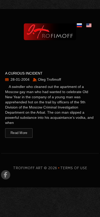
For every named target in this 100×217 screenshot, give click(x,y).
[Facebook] (5, 174)
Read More (19, 133)
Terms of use (73, 167)
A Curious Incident (24, 73)
